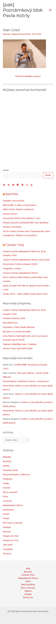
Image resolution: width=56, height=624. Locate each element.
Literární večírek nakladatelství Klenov (20, 273)
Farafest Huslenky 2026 (14, 318)
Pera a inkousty (28, 588)
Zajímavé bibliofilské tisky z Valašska (19, 344)
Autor (28, 581)
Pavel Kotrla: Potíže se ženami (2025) (20, 264)
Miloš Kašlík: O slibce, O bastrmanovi (20, 205)
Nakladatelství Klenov (13, 505)
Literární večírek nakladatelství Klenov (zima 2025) (26, 260)
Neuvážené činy (10, 323)
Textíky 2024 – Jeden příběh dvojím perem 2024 (25, 294)
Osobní (6, 514)
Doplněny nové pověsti (13, 201)
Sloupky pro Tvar (11, 540)
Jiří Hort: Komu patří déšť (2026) (18, 348)
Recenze (7, 531)
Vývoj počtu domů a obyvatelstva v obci (21, 218)
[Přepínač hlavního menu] (50, 10)
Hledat (6, 170)
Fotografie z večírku (12, 268)
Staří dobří (7, 545)
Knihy (5, 496)
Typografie (8, 549)
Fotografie (7, 479)
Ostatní (6, 518)
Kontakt (28, 594)
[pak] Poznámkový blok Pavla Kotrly (23, 10)
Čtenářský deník (10, 470)
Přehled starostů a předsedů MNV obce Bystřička (25, 222)
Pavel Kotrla (8, 386)
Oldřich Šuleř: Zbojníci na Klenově (18, 209)
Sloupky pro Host (11, 536)
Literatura (7, 501)
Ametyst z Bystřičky (12, 227)
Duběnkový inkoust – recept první (33, 381)
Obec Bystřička (28, 584)
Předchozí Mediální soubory (28, 76)
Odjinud (28, 591)
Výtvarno (7, 553)
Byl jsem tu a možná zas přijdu (17, 331)
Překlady (7, 527)
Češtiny (6, 466)
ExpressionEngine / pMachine (16, 474)
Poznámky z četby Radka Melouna (19, 327)
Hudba (6, 483)
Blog (28, 568)
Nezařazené (8, 510)
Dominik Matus (10, 381)
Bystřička (12, 194)
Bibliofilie (7, 457)
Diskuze (6, 34)
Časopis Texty (15, 244)
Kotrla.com (28, 597)
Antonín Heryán (10, 214)
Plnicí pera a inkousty (13, 523)
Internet (6, 488)
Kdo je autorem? (10, 492)
